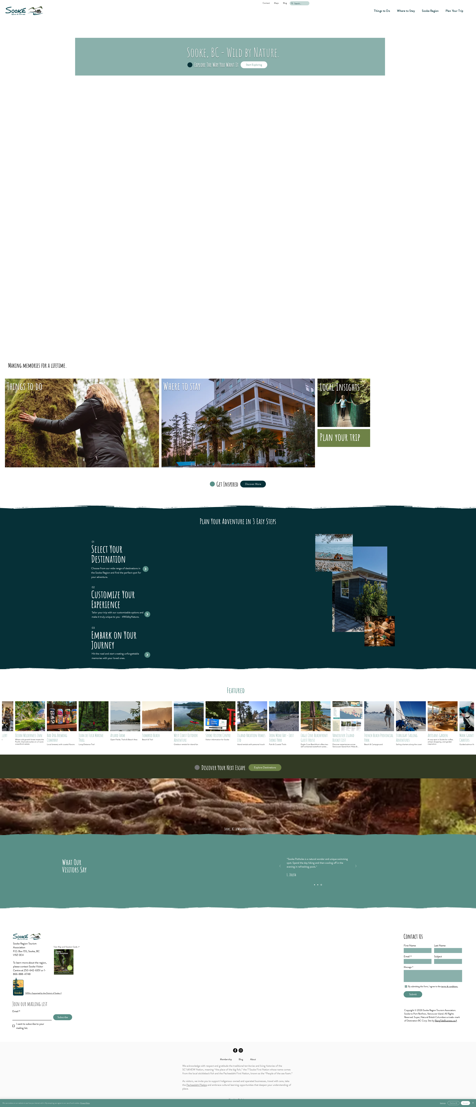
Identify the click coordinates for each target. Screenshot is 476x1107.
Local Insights (340, 387)
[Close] (473, 1103)
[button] (382, 11)
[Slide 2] (317, 884)
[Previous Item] (6, 725)
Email (16, 1011)
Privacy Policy (85, 1103)
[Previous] (280, 866)
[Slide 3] (321, 885)
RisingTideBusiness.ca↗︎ (446, 1020)
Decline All (453, 1103)
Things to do (24, 386)
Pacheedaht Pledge (196, 1085)
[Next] (356, 866)
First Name (410, 945)
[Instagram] (241, 1050)
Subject (438, 956)
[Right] (146, 569)
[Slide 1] (314, 884)
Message (408, 967)
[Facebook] (235, 1050)
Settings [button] (443, 1103)
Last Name (440, 945)
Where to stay (182, 386)
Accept (465, 1103)
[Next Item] (469, 725)
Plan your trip (340, 437)
